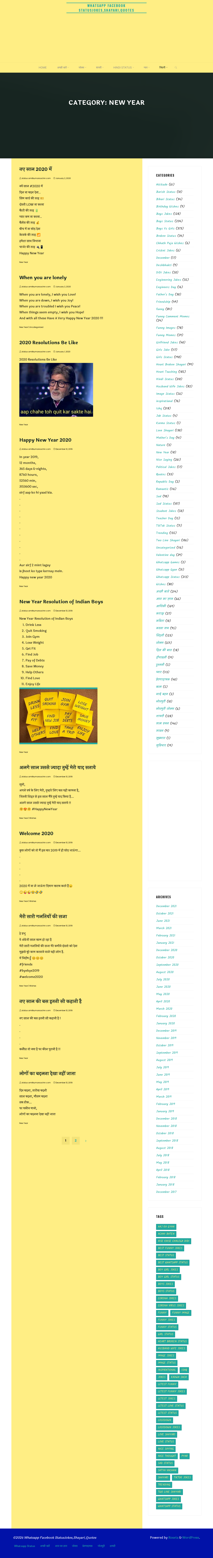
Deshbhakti (164, 265)
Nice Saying (164, 459)
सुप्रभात (160, 738)
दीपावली (161, 657)
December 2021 (166, 906)
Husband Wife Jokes (170, 386)
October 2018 (165, 1133)
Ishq (159, 408)
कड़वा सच (162, 628)
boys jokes (165, 1284)
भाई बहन (162, 694)
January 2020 (165, 1023)
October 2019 (164, 1045)
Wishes (32, 818)
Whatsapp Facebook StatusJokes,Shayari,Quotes (106, 8)
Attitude (161, 184)
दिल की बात (164, 650)
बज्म (159, 687)
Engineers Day (166, 287)
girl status (165, 1334)
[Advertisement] (106, 39)
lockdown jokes (169, 1427)
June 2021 (163, 921)
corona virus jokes (171, 1306)
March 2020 (164, 1008)
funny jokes (166, 1320)
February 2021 (165, 935)
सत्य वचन (162, 723)
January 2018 (165, 1184)
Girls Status (164, 357)
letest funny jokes (171, 1391)
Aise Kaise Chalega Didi (173, 1241)
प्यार (158, 672)
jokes (161, 1377)
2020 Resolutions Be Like (48, 342)
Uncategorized (36, 327)
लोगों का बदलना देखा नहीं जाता (47, 1073)
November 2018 (166, 1126)
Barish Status (165, 192)
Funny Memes (166, 335)
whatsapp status (169, 1506)
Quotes (161, 474)
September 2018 (167, 1140)
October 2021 (165, 913)
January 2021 (165, 943)
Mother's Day (165, 437)
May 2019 (162, 1082)
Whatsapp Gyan (166, 569)
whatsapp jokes (168, 1499)
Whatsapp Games (167, 562)
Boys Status (164, 221)
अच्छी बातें (162, 591)
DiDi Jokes (163, 272)
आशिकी (161, 606)
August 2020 (165, 972)
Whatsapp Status (168, 577)
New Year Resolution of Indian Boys (61, 601)
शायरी (160, 716)
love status (166, 1442)
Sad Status (164, 503)
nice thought (167, 1456)
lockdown (164, 1420)
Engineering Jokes (168, 279)
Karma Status (165, 423)
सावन (159, 730)
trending (164, 1485)
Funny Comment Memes (172, 316)
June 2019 (163, 1074)
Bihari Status (165, 199)
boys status (166, 1291)
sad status (165, 1463)
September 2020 (167, 964)
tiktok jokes (182, 1478)
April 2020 (163, 1001)
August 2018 (164, 1148)
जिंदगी (160, 635)
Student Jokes (166, 511)
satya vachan (167, 1470)
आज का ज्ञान (164, 599)
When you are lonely (43, 277)
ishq (184, 1370)
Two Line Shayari (168, 540)
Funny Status (167, 1327)
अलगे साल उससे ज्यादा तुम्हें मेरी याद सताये (57, 767)
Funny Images (165, 328)
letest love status (171, 1406)
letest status (167, 1413)
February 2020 (166, 1016)
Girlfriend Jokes (167, 342)
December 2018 (166, 1118)
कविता (160, 621)
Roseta (173, 1537)
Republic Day (165, 481)
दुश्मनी (160, 665)
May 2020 (163, 994)
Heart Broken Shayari (171, 364)
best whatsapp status (173, 1263)
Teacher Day (164, 518)
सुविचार (161, 745)
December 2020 (166, 950)
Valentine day (165, 555)
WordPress (190, 1537)
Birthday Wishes (167, 206)
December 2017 (166, 1192)
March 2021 (164, 928)
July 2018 (162, 1155)
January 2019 (165, 1111)
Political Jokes (166, 467)
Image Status (165, 393)
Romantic (162, 489)
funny (160, 309)
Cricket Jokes (165, 250)
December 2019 (166, 1030)
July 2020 (163, 979)
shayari (163, 1478)
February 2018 (165, 1177)
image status (167, 1363)
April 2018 (162, 1170)
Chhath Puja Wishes (170, 243)
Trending (162, 533)
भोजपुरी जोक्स (165, 709)
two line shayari (169, 1492)
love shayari (166, 1435)
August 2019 (164, 1060)
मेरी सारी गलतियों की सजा (43, 916)
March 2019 (164, 1096)
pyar (185, 1456)
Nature (160, 445)
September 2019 (167, 1052)
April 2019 (162, 1089)
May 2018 (162, 1162)
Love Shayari (165, 430)
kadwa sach (179, 1377)
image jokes (166, 1356)
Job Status (163, 415)
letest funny (167, 1384)
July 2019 (162, 1067)
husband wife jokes (171, 1348)
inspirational (164, 401)
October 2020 (165, 957)
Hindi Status (165, 379)
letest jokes (166, 1399)
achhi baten (166, 1234)
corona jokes (167, 1298)
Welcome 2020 (36, 833)
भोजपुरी (160, 701)
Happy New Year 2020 (45, 440)
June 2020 (163, 986)
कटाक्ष (160, 613)
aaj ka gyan (166, 1227)
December (162, 258)
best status (166, 1255)
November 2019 (166, 1038)
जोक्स (159, 643)
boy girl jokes (168, 1270)
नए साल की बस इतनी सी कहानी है (50, 1001)
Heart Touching (166, 371)
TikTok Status (165, 525)
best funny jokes (170, 1248)
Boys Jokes (164, 214)
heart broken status (172, 1341)
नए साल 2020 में (35, 169)
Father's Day (165, 294)
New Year (23, 262)
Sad (158, 496)
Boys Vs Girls (165, 228)
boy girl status (168, 1277)
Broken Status (166, 236)
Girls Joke (163, 349)
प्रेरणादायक (163, 679)
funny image (180, 1313)
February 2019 (165, 1104)
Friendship (163, 301)
